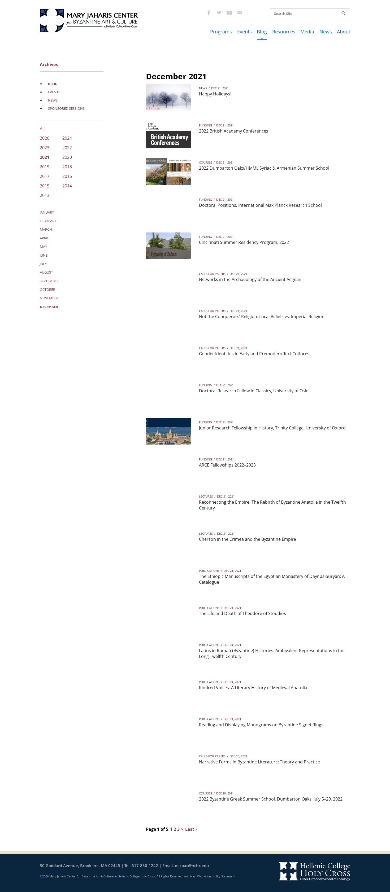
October (47, 289)
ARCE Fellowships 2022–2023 (227, 465)
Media (307, 31)
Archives (190, 876)
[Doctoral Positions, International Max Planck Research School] (168, 208)
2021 (44, 157)
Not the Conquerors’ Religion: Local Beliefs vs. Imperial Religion (261, 316)
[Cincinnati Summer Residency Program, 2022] (168, 245)
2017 (44, 176)
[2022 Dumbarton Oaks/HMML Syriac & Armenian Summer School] (168, 171)
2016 (67, 176)
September (49, 281)
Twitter (218, 12)
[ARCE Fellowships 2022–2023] (168, 468)
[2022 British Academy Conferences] (168, 134)
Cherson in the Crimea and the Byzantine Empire (247, 539)
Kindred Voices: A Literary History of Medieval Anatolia (253, 688)
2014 (67, 186)
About (343, 31)
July (43, 263)
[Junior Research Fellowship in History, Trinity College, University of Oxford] (168, 431)
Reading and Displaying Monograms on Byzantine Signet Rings (261, 725)
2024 (67, 138)
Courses (205, 162)
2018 (67, 167)
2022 (67, 148)
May (43, 246)
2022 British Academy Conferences (233, 131)
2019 (44, 167)
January (47, 212)
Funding (205, 125)
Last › (191, 829)
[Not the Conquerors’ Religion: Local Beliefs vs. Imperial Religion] (168, 320)
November (49, 298)
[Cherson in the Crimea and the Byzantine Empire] (168, 542)
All (42, 128)
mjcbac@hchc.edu (192, 865)
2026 (44, 138)
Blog (262, 31)
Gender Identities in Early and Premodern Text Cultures (254, 354)
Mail (239, 12)
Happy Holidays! (215, 94)
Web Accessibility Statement (216, 876)
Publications (209, 571)
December (49, 306)
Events (244, 31)
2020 (67, 157)
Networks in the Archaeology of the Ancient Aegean (250, 279)
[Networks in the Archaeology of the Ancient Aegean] (168, 283)
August (46, 272)
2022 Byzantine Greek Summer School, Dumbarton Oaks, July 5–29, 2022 (271, 799)
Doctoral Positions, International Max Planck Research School (260, 205)
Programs (221, 31)
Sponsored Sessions (66, 108)
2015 (44, 186)
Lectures (206, 496)
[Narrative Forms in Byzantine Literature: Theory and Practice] (168, 765)
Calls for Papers (212, 274)
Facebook (208, 12)
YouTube (229, 12)
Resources (283, 31)
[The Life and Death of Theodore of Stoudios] (168, 617)
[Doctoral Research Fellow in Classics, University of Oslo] (168, 394)
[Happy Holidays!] (168, 97)
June (43, 255)
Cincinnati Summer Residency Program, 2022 (244, 242)
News (325, 31)
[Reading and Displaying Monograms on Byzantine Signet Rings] (168, 728)
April (44, 238)
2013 (44, 195)
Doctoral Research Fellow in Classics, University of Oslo (254, 391)
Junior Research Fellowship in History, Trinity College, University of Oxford (272, 428)
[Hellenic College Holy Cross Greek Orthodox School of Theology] (314, 871)
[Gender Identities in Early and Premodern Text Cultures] (168, 357)
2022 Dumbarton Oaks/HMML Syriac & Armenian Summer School (264, 168)
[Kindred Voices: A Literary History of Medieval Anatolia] (168, 691)
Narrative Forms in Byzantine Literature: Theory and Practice (259, 762)
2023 (44, 148)
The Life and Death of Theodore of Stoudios (242, 613)
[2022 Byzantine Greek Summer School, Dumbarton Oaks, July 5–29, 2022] (168, 802)
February (48, 220)
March (46, 229)
